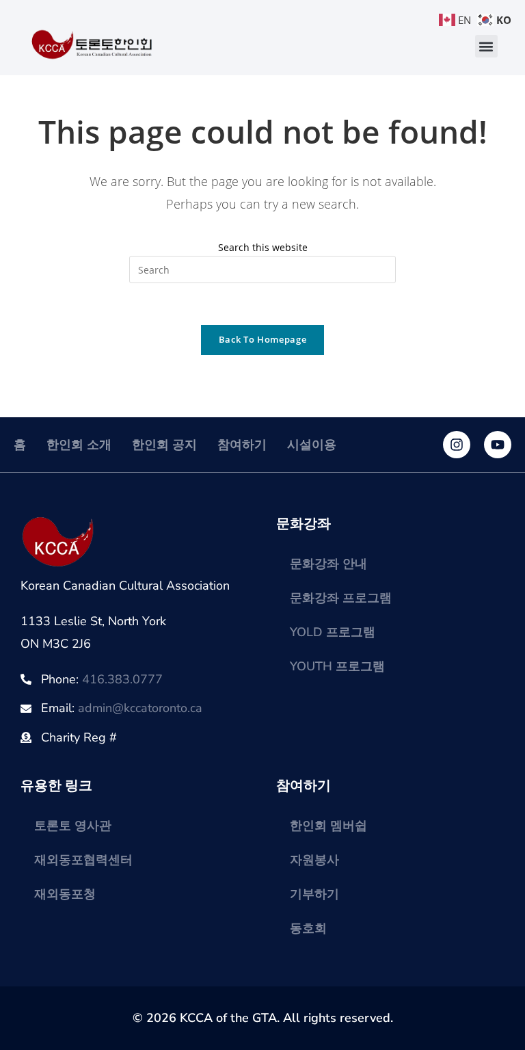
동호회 (308, 928)
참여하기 (242, 444)
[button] (486, 46)
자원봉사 (314, 860)
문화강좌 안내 (328, 563)
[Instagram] (456, 444)
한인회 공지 (164, 444)
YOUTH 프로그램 (337, 666)
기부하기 (314, 894)
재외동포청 (65, 894)
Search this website (263, 247)
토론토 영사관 (72, 825)
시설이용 (311, 444)
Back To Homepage (262, 339)
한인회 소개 (78, 444)
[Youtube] (497, 444)
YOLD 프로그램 (332, 632)
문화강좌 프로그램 (341, 598)
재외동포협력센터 (83, 860)
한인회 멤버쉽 (328, 825)
